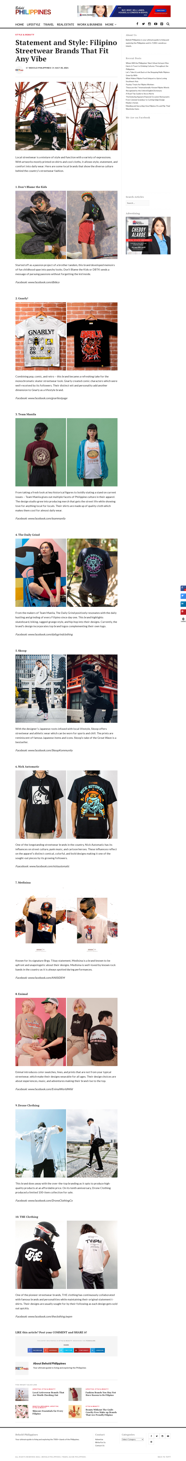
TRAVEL (48, 24)
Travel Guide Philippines (74, 1457)
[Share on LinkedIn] (183, 606)
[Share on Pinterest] (183, 614)
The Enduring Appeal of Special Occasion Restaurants (148, 97)
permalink (90, 1341)
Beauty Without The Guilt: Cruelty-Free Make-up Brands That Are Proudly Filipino (101, 1412)
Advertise (99, 1439)
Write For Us (100, 1442)
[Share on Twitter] (183, 598)
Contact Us (99, 1445)
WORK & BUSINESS (89, 24)
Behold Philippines (40, 68)
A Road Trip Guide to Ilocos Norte (140, 94)
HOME (19, 24)
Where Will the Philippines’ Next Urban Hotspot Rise (147, 63)
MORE (109, 24)
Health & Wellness (41, 1406)
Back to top (163, 1457)
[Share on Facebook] (183, 590)
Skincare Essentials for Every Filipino (48, 1412)
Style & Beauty (24, 35)
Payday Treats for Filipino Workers (140, 84)
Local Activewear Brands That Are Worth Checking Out (48, 1394)
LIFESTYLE (33, 24)
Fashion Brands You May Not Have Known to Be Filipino (101, 1394)
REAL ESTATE (65, 24)
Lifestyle (37, 1389)
